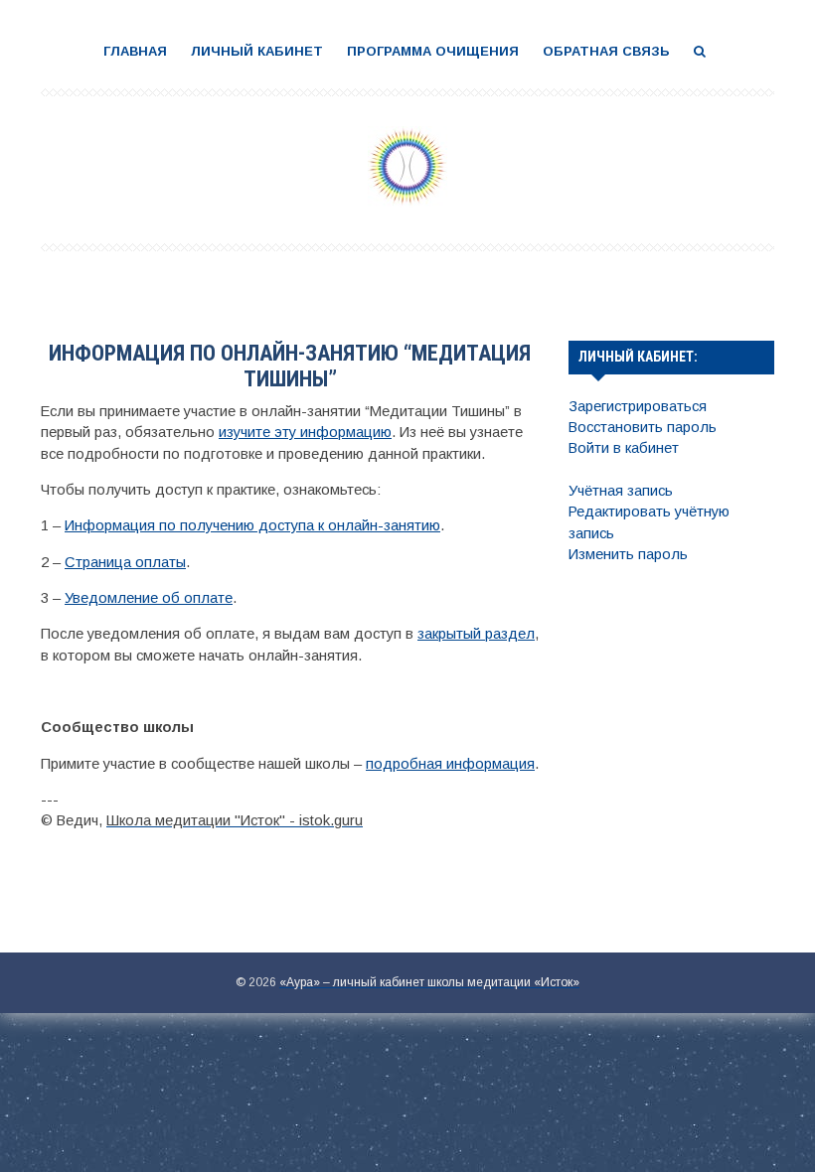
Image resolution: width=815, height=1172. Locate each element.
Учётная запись (621, 491)
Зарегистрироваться (638, 406)
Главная (135, 51)
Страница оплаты (125, 562)
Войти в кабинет (624, 448)
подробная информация (450, 764)
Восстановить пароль (643, 427)
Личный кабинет (257, 51)
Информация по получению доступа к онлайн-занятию (252, 525)
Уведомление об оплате (149, 598)
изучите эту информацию (305, 432)
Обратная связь (606, 51)
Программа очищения (433, 51)
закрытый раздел (476, 634)
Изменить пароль (628, 554)
